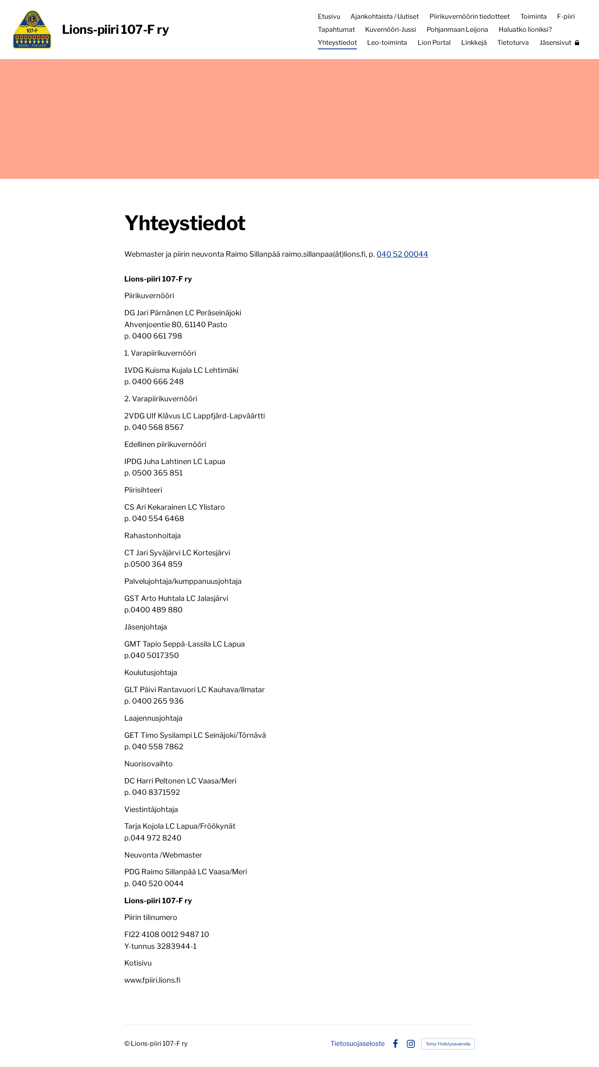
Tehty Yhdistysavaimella (448, 1043)
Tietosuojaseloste (357, 1044)
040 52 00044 (402, 254)
